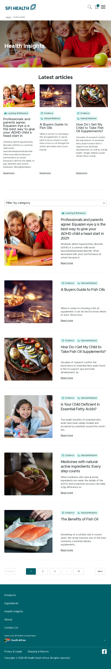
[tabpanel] (55, 44)
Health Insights (13, 611)
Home (8, 17)
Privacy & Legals (13, 651)
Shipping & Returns (38, 651)
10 (79, 571)
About (8, 619)
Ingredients (11, 603)
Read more (8, 173)
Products (10, 595)
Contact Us (11, 628)
